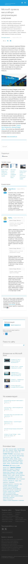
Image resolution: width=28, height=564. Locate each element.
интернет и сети (11, 491)
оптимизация (22, 478)
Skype (21, 461)
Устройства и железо (7, 521)
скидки (16, 480)
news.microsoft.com (12, 136)
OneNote (16, 458)
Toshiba (21, 463)
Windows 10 (7, 465)
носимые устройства (7, 488)
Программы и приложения (8, 516)
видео (13, 473)
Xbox (17, 472)
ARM (4, 450)
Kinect (22, 453)
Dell (4, 451)
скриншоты (5, 482)
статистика (16, 484)
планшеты (5, 480)
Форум (17, 516)
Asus (7, 450)
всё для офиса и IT (17, 488)
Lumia (10, 455)
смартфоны (11, 482)
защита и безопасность (8, 498)
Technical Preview (15, 463)
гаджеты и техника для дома (9, 492)
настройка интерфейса (8, 476)
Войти (7, 325)
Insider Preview (8, 454)
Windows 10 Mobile (15, 467)
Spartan (4, 463)
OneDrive (11, 458)
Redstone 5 (20, 460)
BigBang (10, 217)
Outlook (19, 458)
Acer (4, 448)
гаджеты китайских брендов (17, 495)
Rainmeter (5, 460)
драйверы (5, 475)
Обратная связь (19, 517)
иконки (9, 475)
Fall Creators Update (9, 451)
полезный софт (17, 489)
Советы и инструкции (7, 514)
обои (17, 478)
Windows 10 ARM (16, 465)
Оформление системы (7, 519)
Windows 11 (12, 469)
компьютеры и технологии (8, 497)
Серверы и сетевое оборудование (10, 500)
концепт (13, 475)
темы (20, 484)
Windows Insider (16, 470)
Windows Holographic (7, 470)
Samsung (13, 461)
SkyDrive (17, 461)
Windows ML (7, 127)
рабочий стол (11, 480)
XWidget (21, 472)
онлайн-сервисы (6, 495)
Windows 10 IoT (6, 467)
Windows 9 (17, 469)
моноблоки (22, 475)
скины (20, 480)
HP (19, 451)
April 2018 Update (21, 448)
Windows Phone (6, 472)
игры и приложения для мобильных (10, 494)
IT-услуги (5, 491)
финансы (17, 491)
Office (18, 457)
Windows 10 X (6, 469)
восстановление (19, 473)
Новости (17, 514)
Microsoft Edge (20, 455)
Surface (8, 463)
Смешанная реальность (8, 484)
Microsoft (4, 146)
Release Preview (6, 461)
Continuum (11, 450)
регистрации (12, 304)
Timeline (18, 125)
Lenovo (4, 455)
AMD (7, 448)
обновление (12, 479)
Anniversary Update (12, 448)
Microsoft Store (6, 457)
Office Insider (6, 458)
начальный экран (18, 476)
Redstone (10, 460)
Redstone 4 (15, 460)
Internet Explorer (16, 453)
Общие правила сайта (20, 519)
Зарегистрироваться (16, 325)
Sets (2, 127)
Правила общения (19, 521)
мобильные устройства (13, 485)
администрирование (7, 473)
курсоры (17, 475)
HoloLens (16, 451)
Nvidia (15, 457)
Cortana (15, 450)
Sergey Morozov (12, 188)
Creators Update (21, 450)
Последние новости (7, 512)
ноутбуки (5, 478)
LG (7, 455)
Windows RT (13, 472)
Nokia (12, 457)
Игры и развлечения (7, 517)
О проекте (17, 512)
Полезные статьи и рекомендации (10, 487)
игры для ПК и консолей (8, 489)
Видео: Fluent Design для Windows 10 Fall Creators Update (4, 173)
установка (5, 485)
